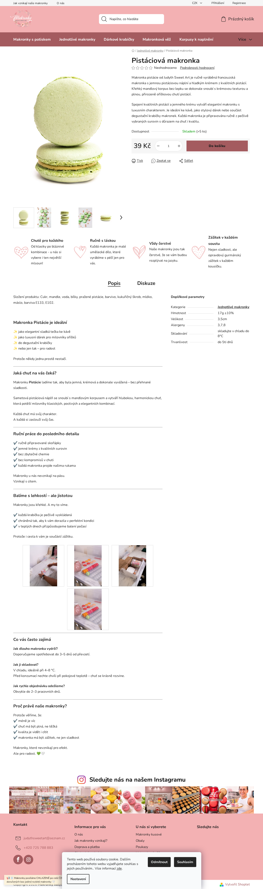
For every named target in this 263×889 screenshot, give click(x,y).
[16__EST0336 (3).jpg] (88, 565)
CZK (195, 3)
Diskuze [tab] (146, 283)
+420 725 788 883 (38, 847)
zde (119, 868)
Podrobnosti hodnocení (197, 68)
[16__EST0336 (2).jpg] (88, 609)
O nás (60, 3)
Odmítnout (159, 862)
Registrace (239, 3)
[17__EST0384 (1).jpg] (132, 565)
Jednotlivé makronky (233, 307)
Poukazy (142, 847)
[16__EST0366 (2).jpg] (43, 565)
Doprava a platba (87, 847)
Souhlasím (185, 862)
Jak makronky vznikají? (90, 840)
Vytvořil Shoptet (237, 884)
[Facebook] (18, 859)
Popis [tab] (114, 283)
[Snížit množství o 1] (158, 146)
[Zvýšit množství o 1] (179, 146)
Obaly (140, 840)
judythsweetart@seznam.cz (44, 838)
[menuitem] (32, 39)
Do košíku (217, 146)
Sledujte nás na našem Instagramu (137, 780)
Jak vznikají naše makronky (30, 3)
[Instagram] (28, 859)
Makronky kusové (149, 834)
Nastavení (78, 879)
